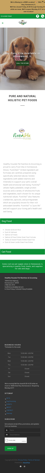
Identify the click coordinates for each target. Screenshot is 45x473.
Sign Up (10, 448)
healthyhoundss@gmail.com (14, 287)
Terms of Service (33, 460)
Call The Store (22, 63)
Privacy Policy (22, 460)
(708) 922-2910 (10, 285)
